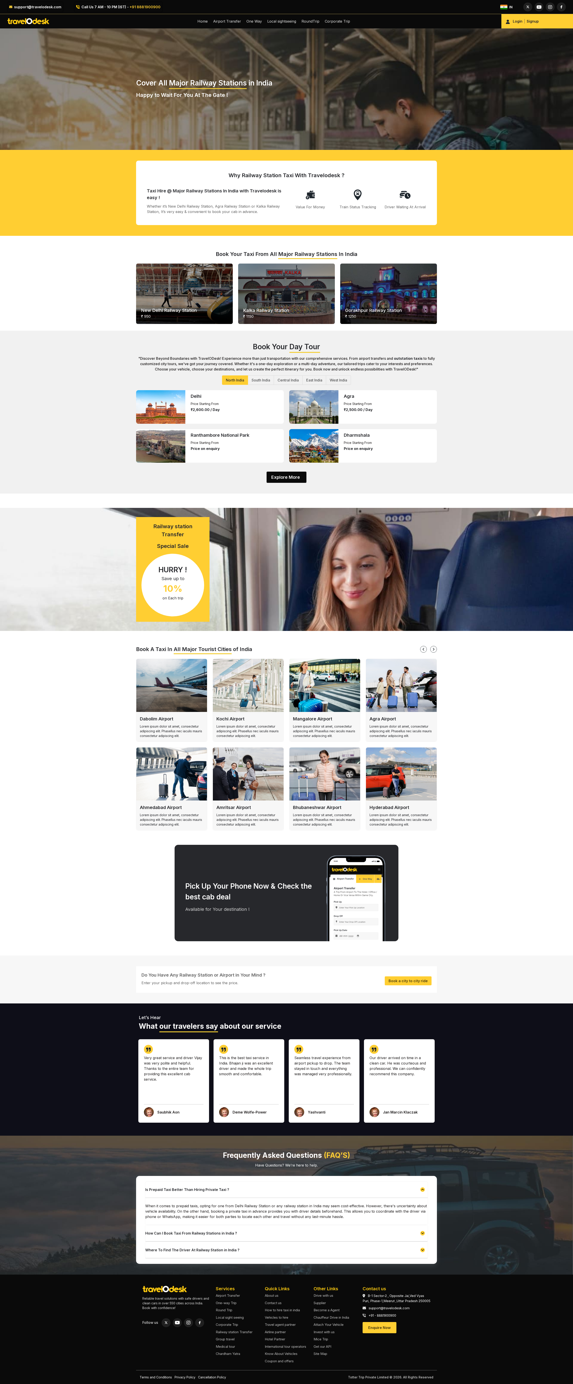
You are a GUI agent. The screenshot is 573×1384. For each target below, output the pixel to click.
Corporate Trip (337, 21)
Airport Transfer (227, 21)
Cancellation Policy (212, 1377)
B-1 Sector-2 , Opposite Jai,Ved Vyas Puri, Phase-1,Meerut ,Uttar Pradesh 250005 (396, 1298)
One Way (254, 21)
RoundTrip (310, 21)
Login (517, 21)
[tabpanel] (286, 426)
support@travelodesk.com (37, 7)
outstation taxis (408, 358)
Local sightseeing (281, 21)
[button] (286, 1190)
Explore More (285, 477)
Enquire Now (379, 1327)
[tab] (235, 380)
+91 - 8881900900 (382, 1315)
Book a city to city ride (408, 981)
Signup (533, 21)
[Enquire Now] (379, 1322)
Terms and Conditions (156, 1377)
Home (202, 21)
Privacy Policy (185, 1377)
